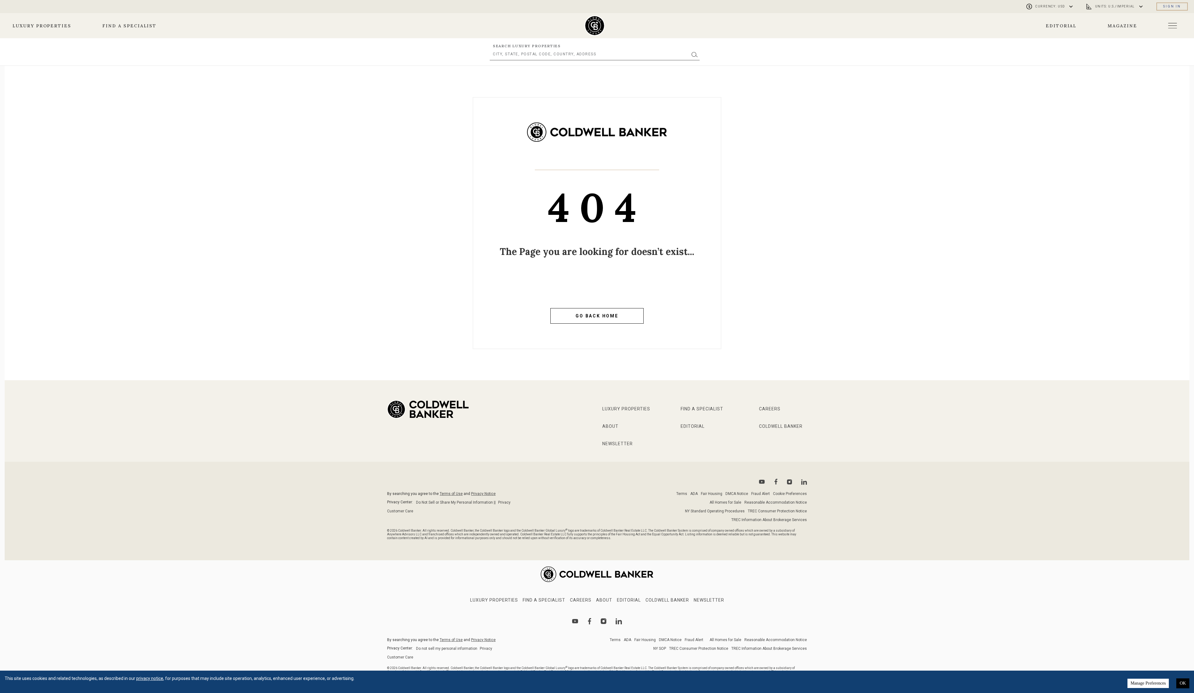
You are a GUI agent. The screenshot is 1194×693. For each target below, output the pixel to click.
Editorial (1061, 26)
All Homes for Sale (725, 502)
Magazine (1122, 26)
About (610, 426)
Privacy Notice (483, 494)
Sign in (1172, 6)
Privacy (504, 502)
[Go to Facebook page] (776, 482)
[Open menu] (1172, 25)
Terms (681, 494)
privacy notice (149, 678)
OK (1183, 683)
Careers (769, 408)
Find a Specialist (129, 26)
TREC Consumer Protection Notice (777, 511)
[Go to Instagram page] (789, 481)
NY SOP (659, 648)
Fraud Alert (760, 494)
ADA (694, 494)
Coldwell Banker (781, 426)
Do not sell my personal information (446, 648)
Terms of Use (451, 494)
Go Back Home (597, 315)
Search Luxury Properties (527, 46)
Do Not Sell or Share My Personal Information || (456, 502)
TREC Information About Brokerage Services (769, 520)
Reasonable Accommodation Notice (775, 502)
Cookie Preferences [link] (790, 494)
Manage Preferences (1148, 683)
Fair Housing (711, 494)
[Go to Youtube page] (762, 482)
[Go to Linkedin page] (804, 482)
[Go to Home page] (597, 136)
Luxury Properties (41, 26)
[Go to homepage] (595, 26)
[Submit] (695, 54)
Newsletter (617, 443)
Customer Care (400, 511)
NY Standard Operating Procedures (715, 511)
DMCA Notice (736, 494)
